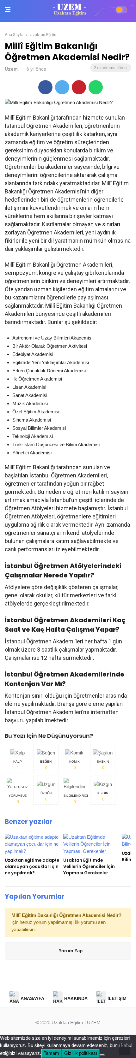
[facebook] (45, 87)
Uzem (11, 69)
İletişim (117, 998)
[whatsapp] (96, 87)
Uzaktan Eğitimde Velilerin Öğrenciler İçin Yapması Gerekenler (89, 866)
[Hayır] (102, 1055)
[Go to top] (124, 1049)
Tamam (51, 1053)
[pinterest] (79, 87)
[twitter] (62, 87)
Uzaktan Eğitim (67, 1022)
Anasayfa (32, 998)
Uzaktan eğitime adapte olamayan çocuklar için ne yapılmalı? (32, 866)
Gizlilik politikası (80, 1053)
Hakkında (76, 998)
